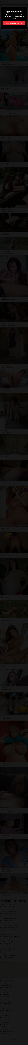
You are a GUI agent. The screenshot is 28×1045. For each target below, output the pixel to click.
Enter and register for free (14, 23)
